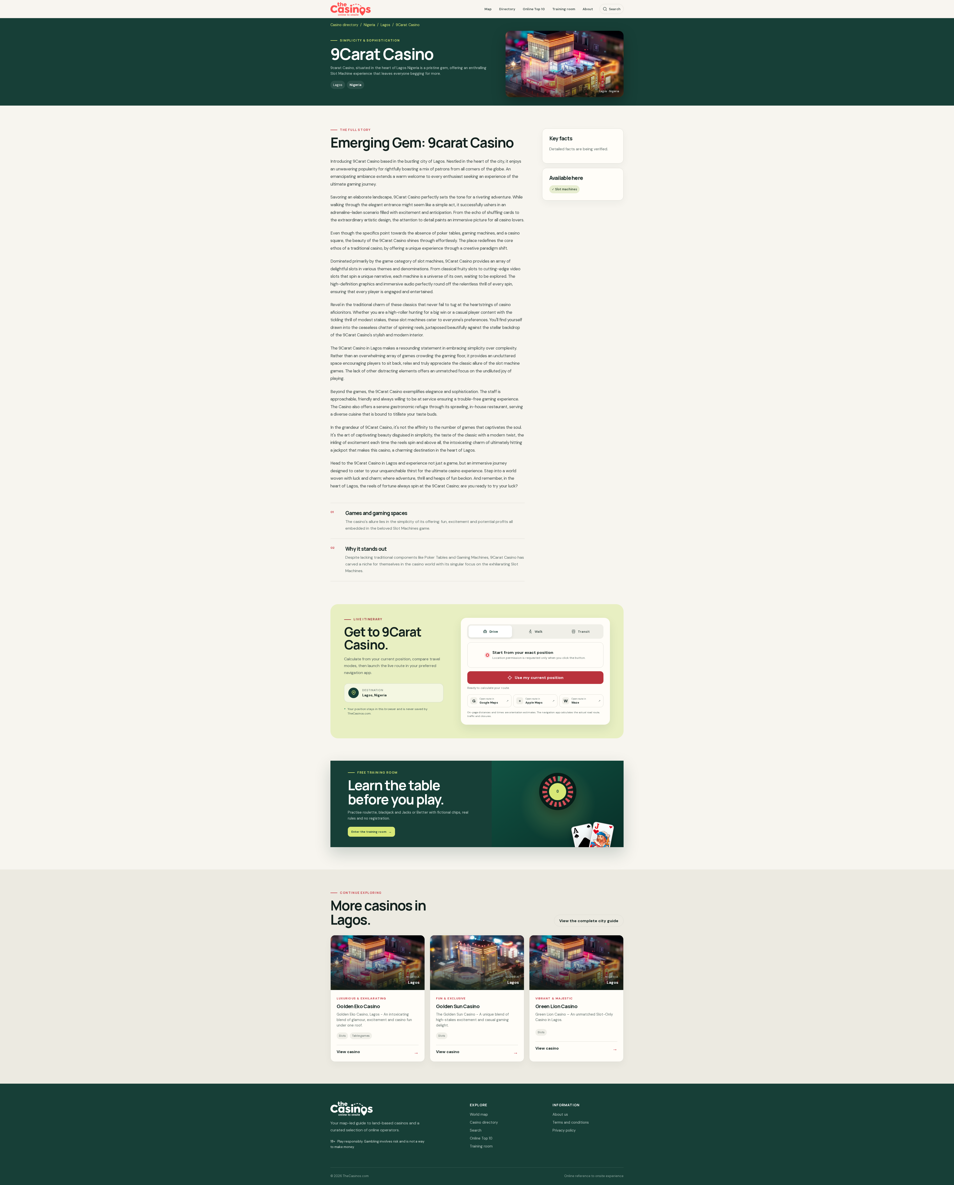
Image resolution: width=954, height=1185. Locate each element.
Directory (507, 9)
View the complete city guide (588, 920)
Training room (563, 9)
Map (488, 9)
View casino (378, 1052)
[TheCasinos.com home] (350, 9)
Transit (584, 632)
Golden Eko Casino (358, 1006)
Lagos (385, 25)
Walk (539, 632)
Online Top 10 (534, 9)
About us (560, 1114)
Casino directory (344, 25)
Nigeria (369, 25)
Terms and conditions (571, 1122)
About (588, 9)
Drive (493, 632)
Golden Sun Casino (457, 1006)
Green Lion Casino (556, 1006)
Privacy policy (564, 1130)
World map (479, 1114)
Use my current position (539, 677)
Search (614, 9)
